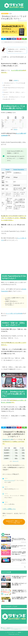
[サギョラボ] (14, 9)
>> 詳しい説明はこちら (9, 509)
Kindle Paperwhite (19, 169)
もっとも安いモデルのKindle (14, 313)
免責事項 (19, 632)
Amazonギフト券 (7, 439)
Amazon (15, 129)
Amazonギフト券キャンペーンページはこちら (14, 521)
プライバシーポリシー (11, 632)
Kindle (7, 169)
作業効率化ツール (5, 13)
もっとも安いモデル (16, 70)
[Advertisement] (14, 258)
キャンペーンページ (9, 480)
